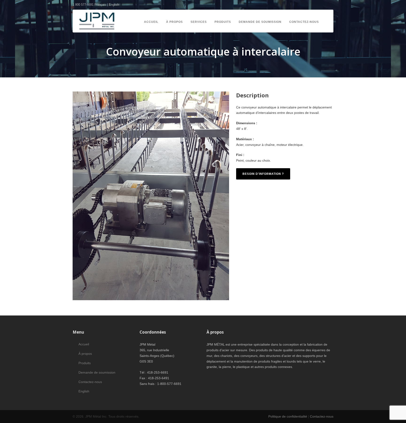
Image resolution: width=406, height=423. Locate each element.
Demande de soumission (260, 22)
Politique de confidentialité (287, 416)
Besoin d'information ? (263, 174)
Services (199, 22)
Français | (101, 4)
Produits (223, 22)
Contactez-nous (304, 22)
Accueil (151, 22)
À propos (174, 22)
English (114, 4)
